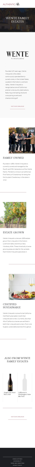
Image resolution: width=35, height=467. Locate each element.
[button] (11, 4)
